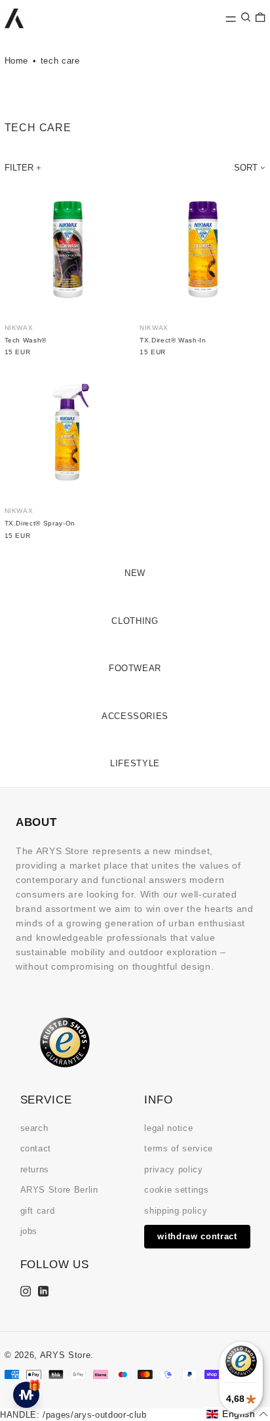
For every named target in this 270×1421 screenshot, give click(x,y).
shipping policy (175, 1211)
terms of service (178, 1148)
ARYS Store (65, 1355)
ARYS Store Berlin (59, 1190)
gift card (37, 1211)
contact (36, 1148)
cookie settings (176, 1190)
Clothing (134, 621)
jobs (29, 1231)
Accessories (135, 716)
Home (17, 61)
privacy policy (173, 1169)
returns (35, 1169)
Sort (246, 168)
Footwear (135, 668)
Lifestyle (135, 763)
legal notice (168, 1128)
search (34, 1128)
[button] (246, 17)
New (135, 573)
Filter (19, 168)
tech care (60, 61)
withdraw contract (197, 1236)
